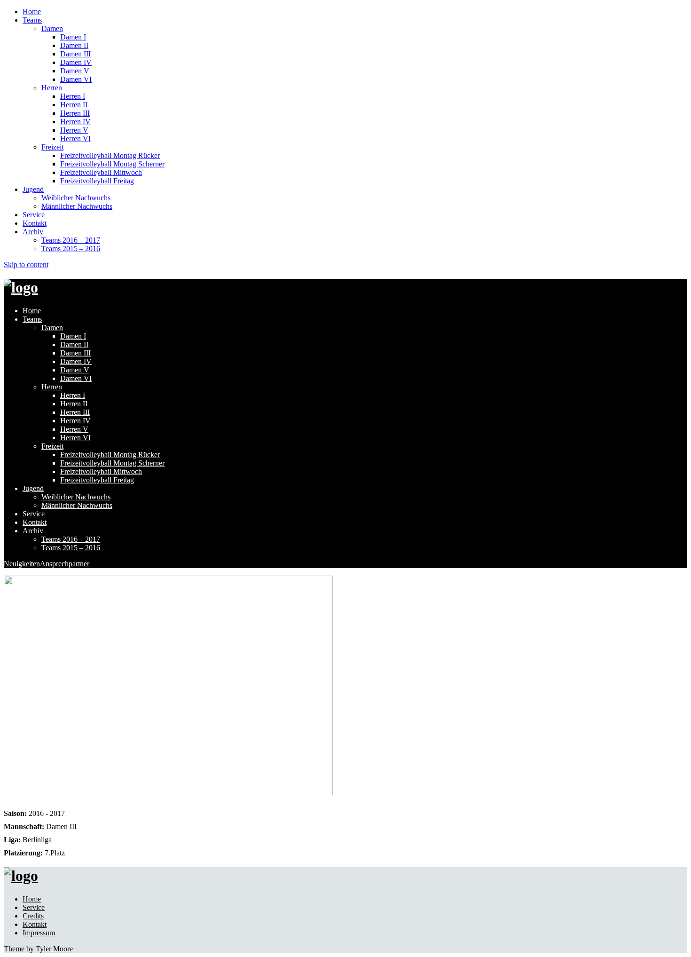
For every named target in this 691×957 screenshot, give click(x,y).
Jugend (33, 189)
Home (32, 12)
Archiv (33, 232)
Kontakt (35, 223)
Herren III (75, 113)
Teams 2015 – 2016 (70, 249)
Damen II (74, 45)
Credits (33, 916)
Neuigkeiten (22, 564)
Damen (52, 28)
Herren (51, 88)
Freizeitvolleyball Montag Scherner (112, 164)
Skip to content (26, 265)
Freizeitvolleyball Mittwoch (101, 172)
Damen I (73, 37)
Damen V (74, 71)
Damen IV (76, 62)
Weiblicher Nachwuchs (75, 198)
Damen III (75, 54)
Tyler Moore (54, 949)
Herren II (73, 105)
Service (34, 215)
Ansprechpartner (64, 564)
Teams (32, 20)
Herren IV (75, 122)
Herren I (72, 96)
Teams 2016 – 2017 (70, 240)
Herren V (74, 130)
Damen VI (76, 79)
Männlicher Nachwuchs (76, 206)
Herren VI (75, 138)
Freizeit (52, 147)
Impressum (39, 933)
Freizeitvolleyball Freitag (97, 181)
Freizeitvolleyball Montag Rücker (110, 155)
